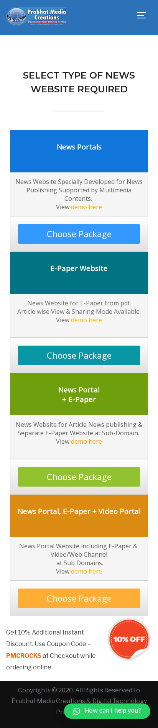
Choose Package (79, 234)
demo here (86, 207)
